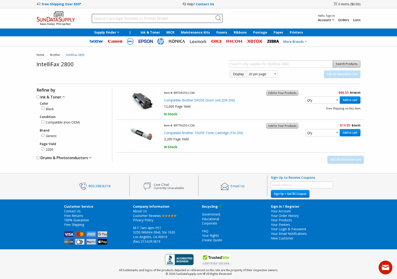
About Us (140, 211)
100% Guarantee (76, 220)
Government (211, 214)
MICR (170, 32)
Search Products (346, 64)
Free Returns (73, 215)
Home (40, 55)
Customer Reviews (147, 215)
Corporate (209, 223)
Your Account (281, 211)
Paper (278, 32)
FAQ (205, 231)
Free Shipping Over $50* (61, 4)
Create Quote (212, 240)
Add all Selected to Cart (342, 74)
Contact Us (205, 4)
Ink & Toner (150, 32)
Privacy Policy (143, 220)
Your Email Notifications (289, 233)
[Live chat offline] (385, 267)
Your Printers (280, 224)
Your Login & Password (288, 229)
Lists (356, 20)
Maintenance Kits (195, 32)
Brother (55, 55)
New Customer (282, 238)
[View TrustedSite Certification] (216, 259)
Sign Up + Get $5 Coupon (290, 194)
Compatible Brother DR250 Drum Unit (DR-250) (199, 100)
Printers (296, 32)
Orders (343, 20)
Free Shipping (74, 224)
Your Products (281, 220)
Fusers (221, 32)
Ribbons (240, 32)
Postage (260, 32)
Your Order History (285, 215)
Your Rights (210, 235)
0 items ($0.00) (349, 4)
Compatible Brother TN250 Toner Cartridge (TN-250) (203, 133)
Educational (210, 219)
